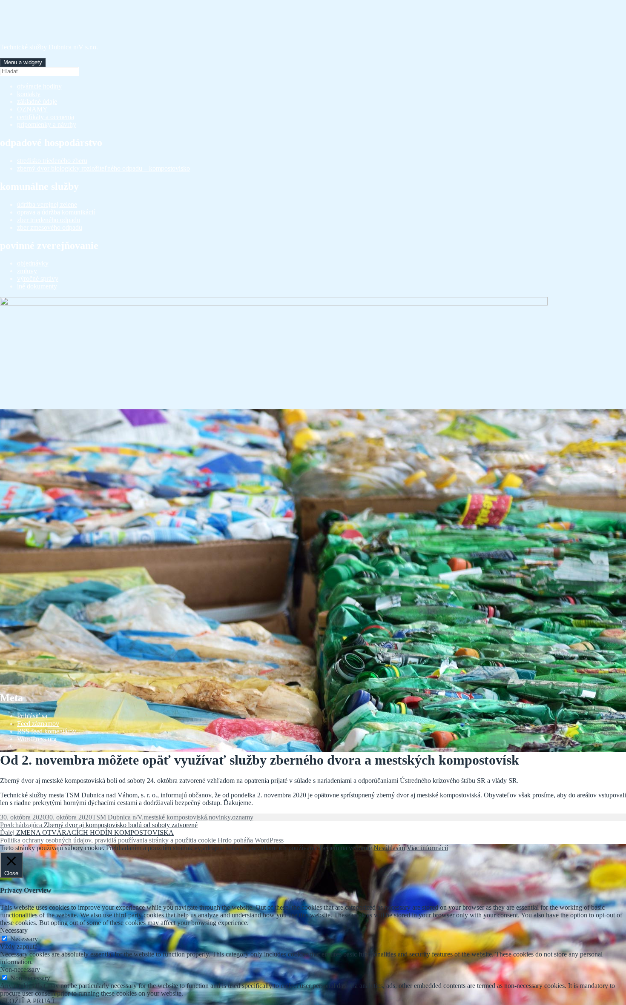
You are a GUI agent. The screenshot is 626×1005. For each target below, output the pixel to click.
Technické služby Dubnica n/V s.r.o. (49, 47)
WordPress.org (37, 738)
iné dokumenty (37, 286)
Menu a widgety (22, 62)
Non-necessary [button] (20, 969)
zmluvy (27, 270)
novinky (219, 817)
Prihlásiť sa (32, 715)
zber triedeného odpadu (48, 219)
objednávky (33, 263)
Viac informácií (427, 847)
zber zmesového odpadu (49, 227)
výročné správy (37, 278)
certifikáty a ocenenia (45, 116)
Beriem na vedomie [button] (345, 847)
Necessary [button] (14, 930)
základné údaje (37, 101)
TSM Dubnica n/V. (118, 817)
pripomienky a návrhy (46, 124)
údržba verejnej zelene (47, 204)
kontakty (28, 93)
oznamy (242, 817)
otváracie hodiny (39, 86)
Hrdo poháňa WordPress (251, 840)
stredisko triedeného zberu (52, 160)
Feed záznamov (38, 723)
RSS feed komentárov (46, 731)
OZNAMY (32, 109)
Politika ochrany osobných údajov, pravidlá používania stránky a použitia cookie (108, 840)
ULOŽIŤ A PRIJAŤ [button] (27, 1001)
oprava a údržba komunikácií (56, 212)
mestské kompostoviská (175, 817)
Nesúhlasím (389, 847)
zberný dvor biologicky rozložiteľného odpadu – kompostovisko (103, 168)
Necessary (24, 938)
